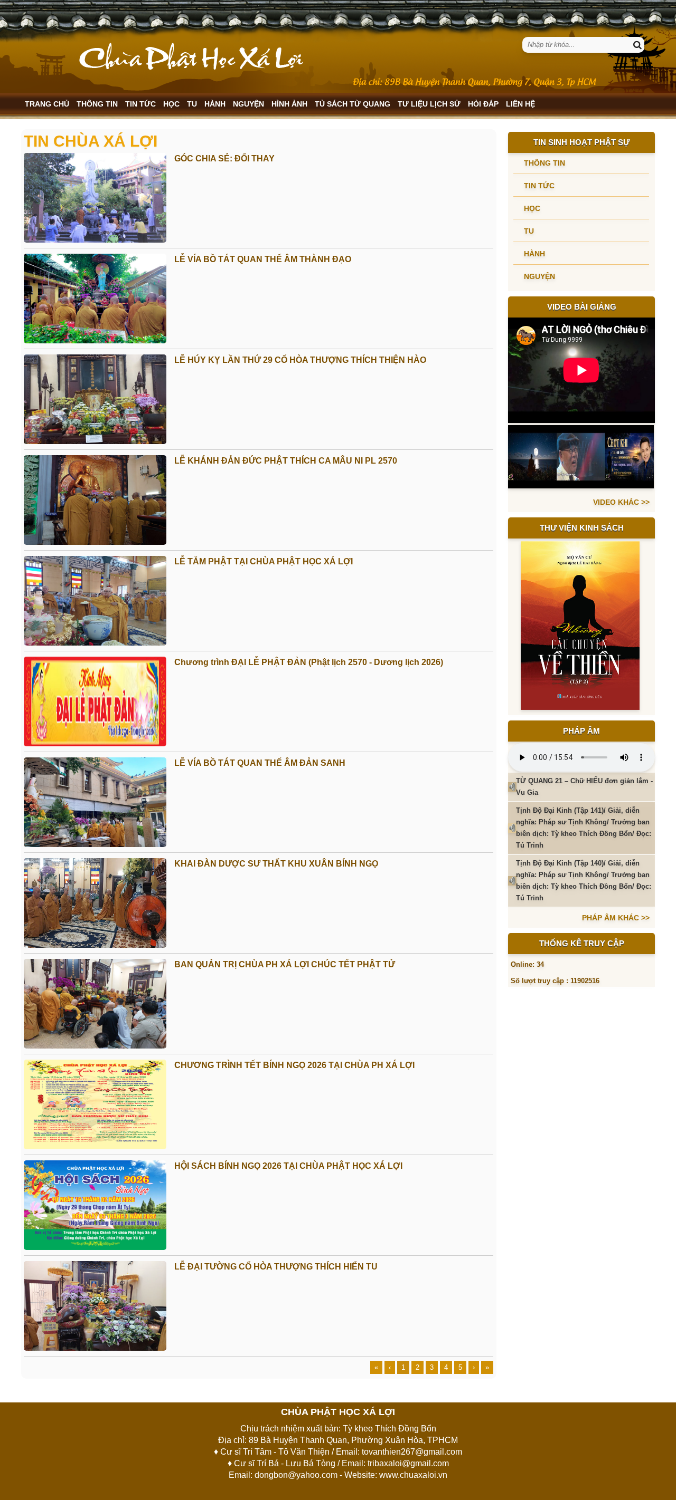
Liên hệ (520, 104)
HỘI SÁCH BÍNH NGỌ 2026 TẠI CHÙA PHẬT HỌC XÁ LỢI (288, 1165)
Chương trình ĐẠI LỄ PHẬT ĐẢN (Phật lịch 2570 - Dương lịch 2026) (308, 662)
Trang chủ (47, 104)
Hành (215, 104)
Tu (192, 104)
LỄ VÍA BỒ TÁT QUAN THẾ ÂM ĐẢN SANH (259, 762)
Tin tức (140, 104)
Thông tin (97, 104)
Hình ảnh (289, 104)
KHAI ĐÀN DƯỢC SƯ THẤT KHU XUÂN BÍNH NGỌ (276, 863)
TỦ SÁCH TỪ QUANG (352, 104)
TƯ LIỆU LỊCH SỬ (429, 104)
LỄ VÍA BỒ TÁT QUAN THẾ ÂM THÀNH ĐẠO (262, 259)
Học (171, 104)
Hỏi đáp (483, 104)
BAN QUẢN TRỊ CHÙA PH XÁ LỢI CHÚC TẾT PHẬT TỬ (284, 964)
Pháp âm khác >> (616, 918)
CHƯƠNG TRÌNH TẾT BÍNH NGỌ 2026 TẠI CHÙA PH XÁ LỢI (294, 1065)
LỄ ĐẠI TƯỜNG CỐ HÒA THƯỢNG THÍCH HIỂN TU (276, 1266)
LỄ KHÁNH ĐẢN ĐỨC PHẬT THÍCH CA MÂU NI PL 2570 (285, 460)
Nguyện (248, 104)
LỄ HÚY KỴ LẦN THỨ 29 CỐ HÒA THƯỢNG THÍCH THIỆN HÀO (300, 359)
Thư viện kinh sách (582, 527)
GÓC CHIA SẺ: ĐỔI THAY (224, 158)
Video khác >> (621, 502)
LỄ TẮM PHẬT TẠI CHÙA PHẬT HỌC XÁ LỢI (263, 561)
